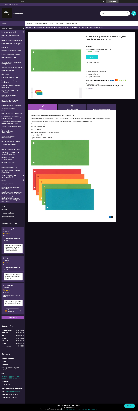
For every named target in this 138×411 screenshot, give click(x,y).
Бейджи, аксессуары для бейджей (10, 91)
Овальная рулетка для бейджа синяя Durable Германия (13, 276)
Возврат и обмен (71, 23)
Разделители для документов (51, 27)
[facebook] (110, 217)
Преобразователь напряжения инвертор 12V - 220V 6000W (12, 192)
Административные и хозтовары (9, 145)
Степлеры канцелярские (10, 77)
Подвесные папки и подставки (12, 105)
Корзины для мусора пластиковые (8, 163)
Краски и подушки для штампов (9, 58)
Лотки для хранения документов (8, 109)
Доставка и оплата (8, 216)
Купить (92, 57)
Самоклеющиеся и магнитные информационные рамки (12, 122)
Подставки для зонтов (9, 167)
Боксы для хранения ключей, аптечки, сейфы (11, 117)
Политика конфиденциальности (87, 409)
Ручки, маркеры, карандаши (11, 54)
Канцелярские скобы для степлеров (10, 81)
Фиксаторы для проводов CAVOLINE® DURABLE (10, 153)
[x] (112, 217)
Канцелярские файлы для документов (10, 36)
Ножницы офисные (8, 70)
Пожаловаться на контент (70, 409)
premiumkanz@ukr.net (13, 391)
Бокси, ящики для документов (12, 113)
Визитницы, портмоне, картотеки (9, 96)
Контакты (59, 23)
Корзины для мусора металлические (8, 158)
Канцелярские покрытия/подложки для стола (10, 100)
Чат (131, 406)
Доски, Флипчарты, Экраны (11, 141)
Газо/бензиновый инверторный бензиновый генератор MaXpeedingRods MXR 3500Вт (11, 199)
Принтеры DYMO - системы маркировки (11, 171)
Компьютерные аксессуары (11, 149)
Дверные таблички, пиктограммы (8, 136)
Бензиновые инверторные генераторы (10, 187)
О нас (51, 23)
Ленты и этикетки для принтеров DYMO (9, 176)
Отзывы (4, 209)
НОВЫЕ (4, 180)
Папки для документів (9, 32)
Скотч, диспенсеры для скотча (12, 67)
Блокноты (5, 47)
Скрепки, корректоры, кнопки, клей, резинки (11, 63)
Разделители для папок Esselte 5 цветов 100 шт (13, 302)
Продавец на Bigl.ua (69, 407)
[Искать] (127, 13)
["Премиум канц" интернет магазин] (7, 13)
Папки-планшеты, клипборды (11, 44)
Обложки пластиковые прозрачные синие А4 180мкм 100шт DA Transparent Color (13, 248)
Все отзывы (13, 317)
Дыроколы (5, 74)
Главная (29, 23)
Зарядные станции (8, 184)
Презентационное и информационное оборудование (8, 131)
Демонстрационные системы (11, 126)
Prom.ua (78, 405)
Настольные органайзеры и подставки (11, 86)
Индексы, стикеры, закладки (11, 50)
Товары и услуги (40, 23)
